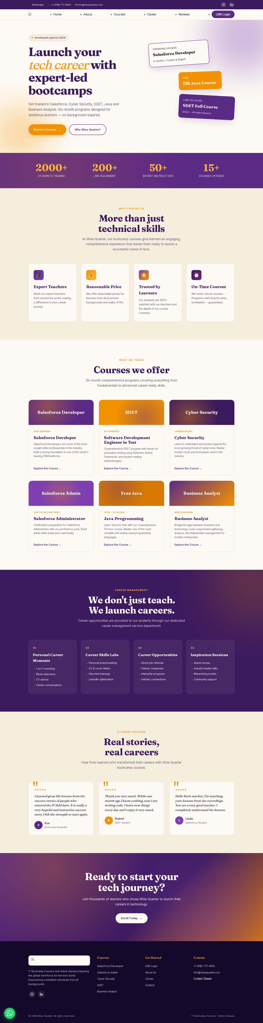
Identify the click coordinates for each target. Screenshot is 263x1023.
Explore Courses (47, 129)
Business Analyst (107, 991)
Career (152, 14)
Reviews (184, 14)
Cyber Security (106, 978)
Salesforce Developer (110, 965)
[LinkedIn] (232, 5)
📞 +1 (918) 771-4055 (59, 4)
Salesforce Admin (107, 972)
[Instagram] (223, 5)
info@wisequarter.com (207, 972)
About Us (150, 972)
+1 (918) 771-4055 (204, 965)
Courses (119, 14)
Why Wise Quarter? (88, 129)
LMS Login (223, 14)
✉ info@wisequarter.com (89, 4)
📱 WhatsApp (36, 4)
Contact (149, 985)
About (88, 14)
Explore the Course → (47, 468)
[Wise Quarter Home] (29, 14)
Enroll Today (131, 918)
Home (57, 14)
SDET (100, 985)
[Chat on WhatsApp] (9, 1013)
